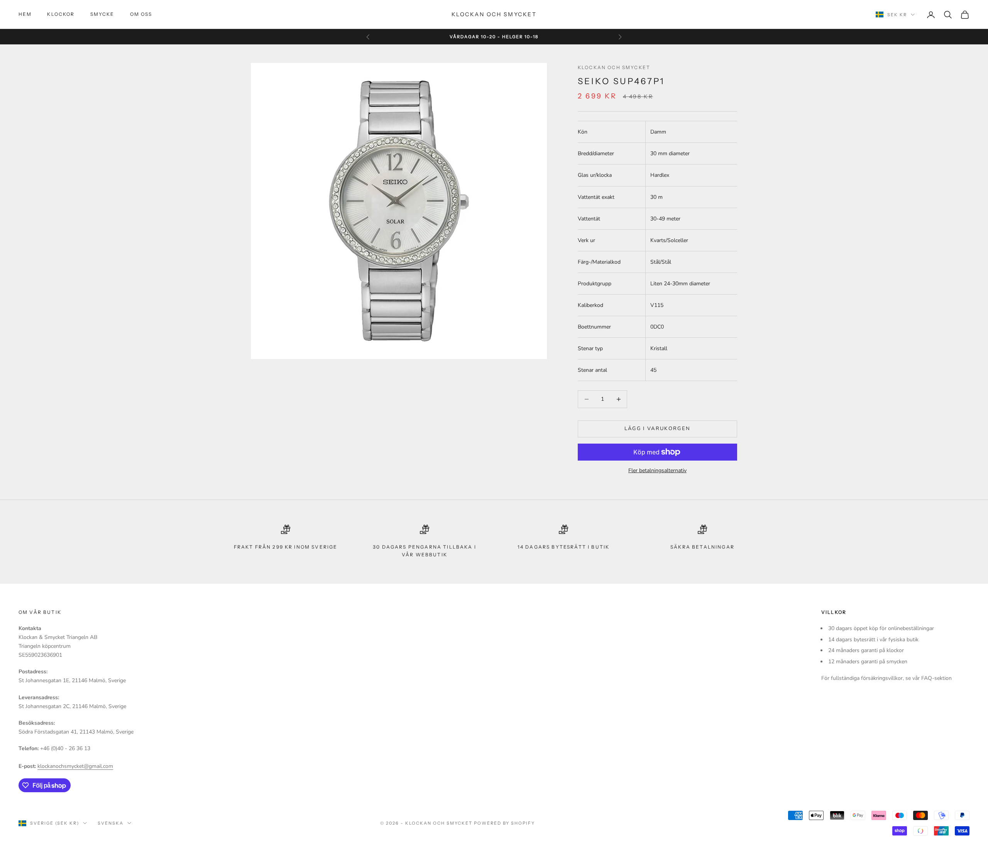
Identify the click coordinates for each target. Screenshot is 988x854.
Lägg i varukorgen (657, 428)
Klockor (60, 14)
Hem (25, 14)
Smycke (102, 14)
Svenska (111, 823)
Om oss (141, 14)
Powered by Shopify (504, 823)
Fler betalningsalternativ (657, 470)
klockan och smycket (614, 67)
